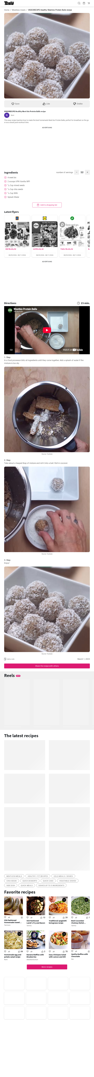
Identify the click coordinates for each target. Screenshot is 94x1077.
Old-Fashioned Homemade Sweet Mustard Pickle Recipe (13, 921)
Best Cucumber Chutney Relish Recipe (77, 922)
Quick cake (48, 881)
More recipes (47, 967)
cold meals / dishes (63, 876)
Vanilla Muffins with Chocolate (79, 955)
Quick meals (27, 885)
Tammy (29, 926)
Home (6, 10)
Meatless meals (18, 10)
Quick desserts (30, 881)
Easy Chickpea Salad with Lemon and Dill (57, 956)
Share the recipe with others (47, 666)
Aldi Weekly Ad (11, 249)
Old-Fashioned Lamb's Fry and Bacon (36, 922)
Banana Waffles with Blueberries (35, 956)
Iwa (72, 959)
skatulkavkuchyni (32, 959)
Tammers (7, 925)
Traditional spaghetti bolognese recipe (58, 922)
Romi (12, 115)
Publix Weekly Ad (67, 249)
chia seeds (11, 881)
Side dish (10, 885)
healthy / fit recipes (38, 876)
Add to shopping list (48, 205)
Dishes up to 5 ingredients (51, 885)
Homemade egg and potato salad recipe (12, 956)
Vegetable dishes (67, 881)
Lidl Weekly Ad (38, 249)
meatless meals (14, 876)
